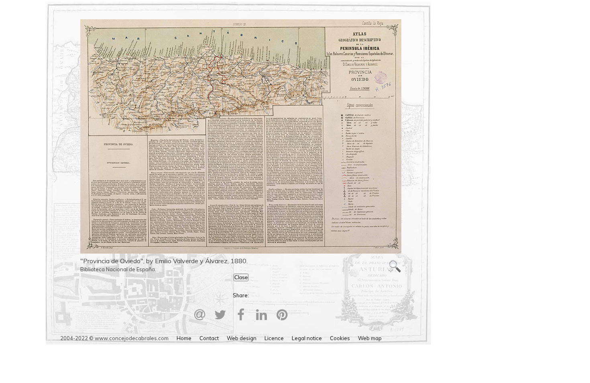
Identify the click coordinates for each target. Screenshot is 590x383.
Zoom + (395, 266)
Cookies (340, 338)
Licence (274, 338)
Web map (370, 338)
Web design (241, 338)
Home (184, 338)
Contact (209, 338)
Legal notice (307, 338)
